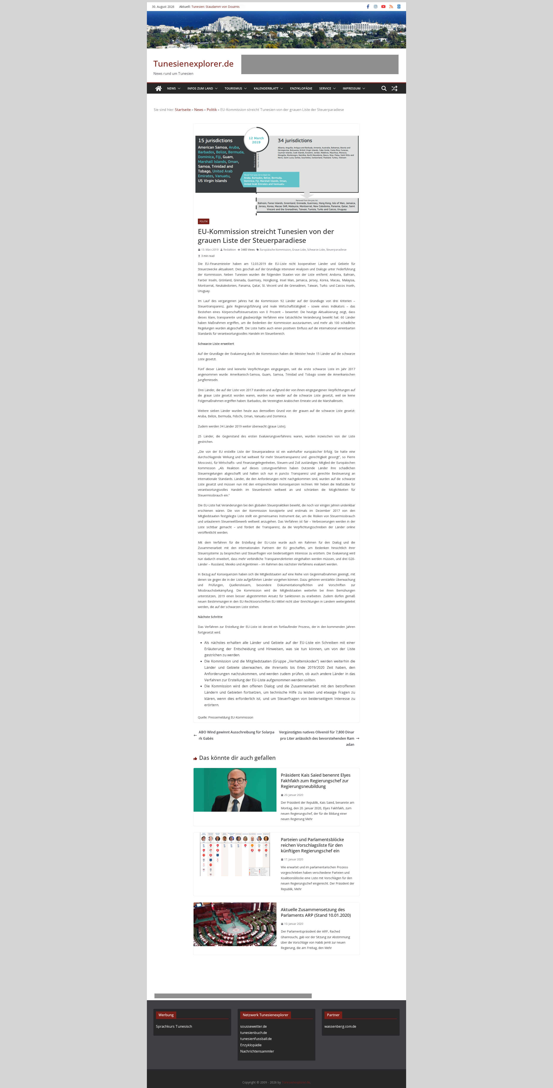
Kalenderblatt (266, 88)
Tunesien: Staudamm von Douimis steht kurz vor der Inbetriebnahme (215, 9)
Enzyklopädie (301, 88)
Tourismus (233, 88)
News (171, 88)
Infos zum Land (200, 88)
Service (325, 88)
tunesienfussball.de (256, 1038)
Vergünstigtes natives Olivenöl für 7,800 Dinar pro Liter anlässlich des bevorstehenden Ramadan (316, 738)
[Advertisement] (320, 64)
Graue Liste (299, 249)
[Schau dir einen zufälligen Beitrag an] (394, 88)
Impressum (352, 88)
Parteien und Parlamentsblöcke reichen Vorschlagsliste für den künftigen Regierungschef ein (312, 845)
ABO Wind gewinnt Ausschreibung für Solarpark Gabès (236, 735)
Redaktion (230, 249)
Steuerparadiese (336, 249)
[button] (178, 88)
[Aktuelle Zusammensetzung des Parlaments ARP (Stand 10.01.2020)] (235, 905)
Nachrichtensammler (257, 1051)
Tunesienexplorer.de (193, 63)
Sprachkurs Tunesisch (174, 1026)
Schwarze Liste (316, 249)
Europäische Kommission (275, 249)
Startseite (183, 109)
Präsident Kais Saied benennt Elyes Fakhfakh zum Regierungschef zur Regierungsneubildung (316, 780)
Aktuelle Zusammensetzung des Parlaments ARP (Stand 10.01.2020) (316, 912)
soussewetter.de (253, 1026)
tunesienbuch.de (253, 1032)
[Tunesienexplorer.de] (158, 88)
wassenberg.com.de (340, 1026)
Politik (212, 109)
